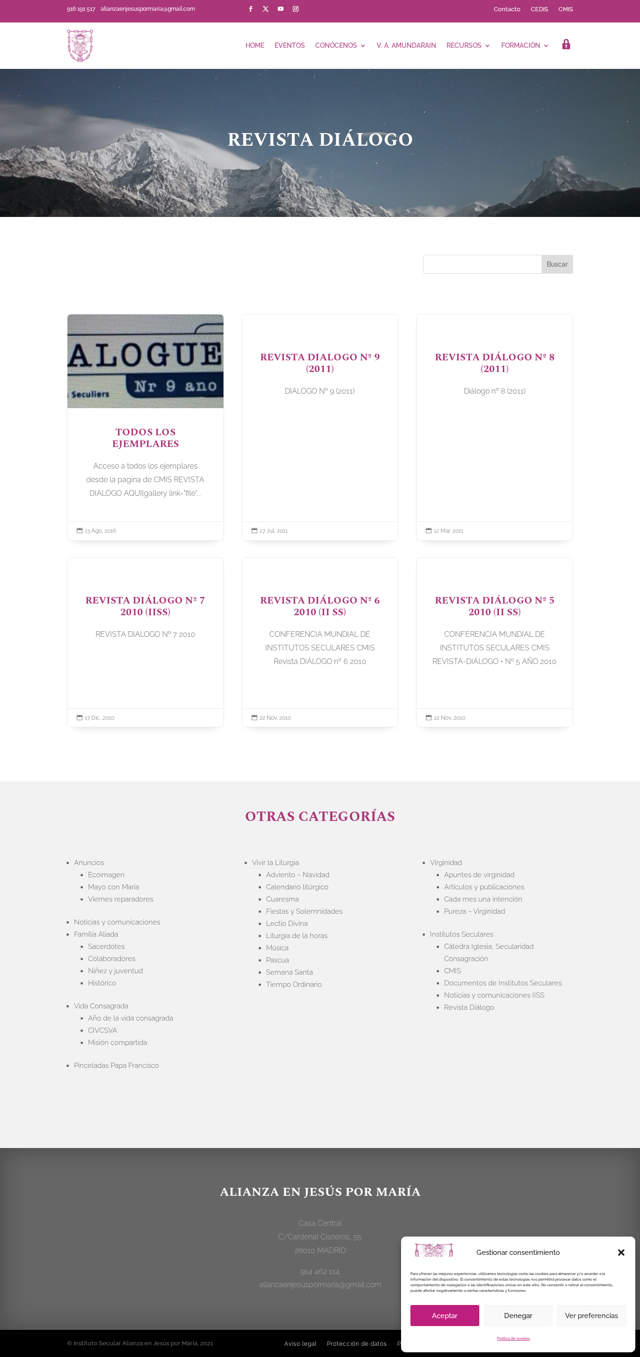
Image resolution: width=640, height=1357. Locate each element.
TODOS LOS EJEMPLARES (145, 427)
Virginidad (446, 862)
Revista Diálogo (469, 1007)
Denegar (518, 1316)
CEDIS (539, 9)
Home (255, 45)
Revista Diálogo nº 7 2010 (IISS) (145, 642)
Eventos (290, 45)
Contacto (507, 9)
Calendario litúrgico (297, 887)
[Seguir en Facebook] (250, 9)
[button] (621, 1252)
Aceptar (444, 1316)
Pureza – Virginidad (474, 911)
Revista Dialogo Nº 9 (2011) (320, 427)
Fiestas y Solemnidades (304, 911)
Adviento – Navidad (297, 875)
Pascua (277, 960)
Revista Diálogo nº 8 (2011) (495, 427)
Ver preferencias (591, 1316)
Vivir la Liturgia (275, 862)
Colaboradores (111, 958)
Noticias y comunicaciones (117, 922)
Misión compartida (117, 1042)
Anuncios (89, 862)
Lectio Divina (287, 923)
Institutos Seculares (461, 934)
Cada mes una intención (483, 899)
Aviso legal (300, 1344)
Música (277, 948)
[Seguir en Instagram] (295, 9)
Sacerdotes (106, 946)
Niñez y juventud (115, 971)
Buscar (557, 264)
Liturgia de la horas (296, 936)
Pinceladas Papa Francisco (116, 1065)
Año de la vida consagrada (130, 1018)
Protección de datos (357, 1344)
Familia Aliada (96, 934)
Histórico (102, 983)
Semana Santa (289, 972)
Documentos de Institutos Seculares (503, 983)
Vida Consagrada (101, 1006)
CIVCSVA (102, 1030)
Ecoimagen (106, 875)
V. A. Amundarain (406, 45)
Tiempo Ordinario (294, 984)
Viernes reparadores (120, 899)
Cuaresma (282, 899)
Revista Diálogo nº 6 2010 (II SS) (320, 642)
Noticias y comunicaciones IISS (494, 995)
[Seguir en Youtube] (280, 9)
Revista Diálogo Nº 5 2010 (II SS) (495, 642)
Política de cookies (513, 1338)
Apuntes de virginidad (479, 875)
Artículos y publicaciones (484, 887)
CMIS (565, 9)
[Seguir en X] (265, 9)
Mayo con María (113, 887)
